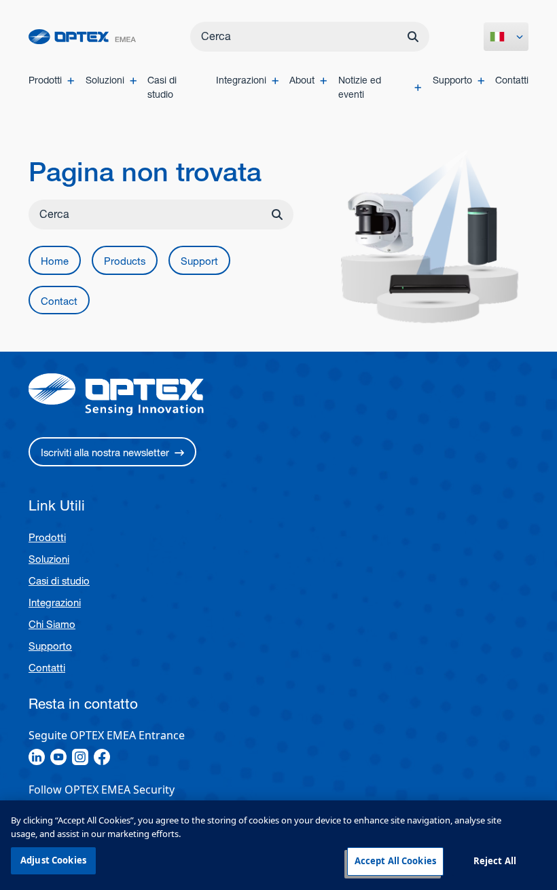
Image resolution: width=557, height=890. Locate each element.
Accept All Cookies (395, 861)
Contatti (47, 667)
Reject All (494, 861)
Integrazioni (55, 602)
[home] (82, 37)
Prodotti (47, 537)
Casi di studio (59, 581)
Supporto (50, 646)
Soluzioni (49, 559)
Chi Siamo (52, 624)
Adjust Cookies (53, 860)
